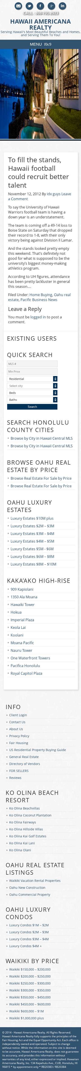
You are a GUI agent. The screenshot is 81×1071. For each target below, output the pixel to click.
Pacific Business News (38, 299)
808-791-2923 (47, 13)
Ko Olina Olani (20, 850)
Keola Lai (18, 627)
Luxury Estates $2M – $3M (32, 525)
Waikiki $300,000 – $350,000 (30, 990)
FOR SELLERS (19, 771)
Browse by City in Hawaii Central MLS (42, 438)
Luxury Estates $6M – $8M (32, 556)
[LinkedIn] (63, 6)
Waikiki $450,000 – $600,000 (30, 1004)
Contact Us (17, 722)
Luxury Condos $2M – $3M (29, 932)
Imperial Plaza (22, 619)
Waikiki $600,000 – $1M (26, 1011)
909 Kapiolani (22, 589)
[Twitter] (30, 6)
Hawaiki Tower (23, 604)
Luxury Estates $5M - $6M (32, 548)
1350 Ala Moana (24, 596)
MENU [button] (36, 44)
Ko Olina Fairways (22, 822)
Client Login (18, 715)
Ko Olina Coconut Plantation (30, 815)
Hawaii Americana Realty (40, 27)
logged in (38, 317)
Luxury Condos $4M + (25, 946)
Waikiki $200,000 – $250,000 (30, 976)
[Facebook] (41, 6)
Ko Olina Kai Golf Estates (27, 836)
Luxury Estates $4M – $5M (32, 541)
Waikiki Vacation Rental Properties (35, 880)
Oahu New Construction (27, 887)
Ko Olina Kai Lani (22, 843)
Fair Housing (18, 743)
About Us (16, 729)
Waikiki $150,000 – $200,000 (30, 969)
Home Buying (40, 294)
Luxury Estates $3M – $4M (32, 533)
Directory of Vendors (24, 764)
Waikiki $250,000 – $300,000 (30, 983)
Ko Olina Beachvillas (24, 808)
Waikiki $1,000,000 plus (26, 1018)
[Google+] (52, 6)
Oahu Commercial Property (29, 894)
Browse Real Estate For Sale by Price (41, 478)
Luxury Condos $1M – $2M (29, 925)
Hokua (16, 612)
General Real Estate (24, 757)
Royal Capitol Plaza (26, 673)
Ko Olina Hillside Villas (26, 829)
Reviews (15, 778)
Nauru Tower (21, 650)
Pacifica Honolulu (25, 665)
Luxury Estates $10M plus (32, 518)
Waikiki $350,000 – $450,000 (30, 997)
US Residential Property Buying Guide (37, 750)
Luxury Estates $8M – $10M (33, 564)
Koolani (17, 635)
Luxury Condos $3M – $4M (29, 939)
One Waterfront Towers (30, 658)
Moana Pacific (22, 642)
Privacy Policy (19, 736)
